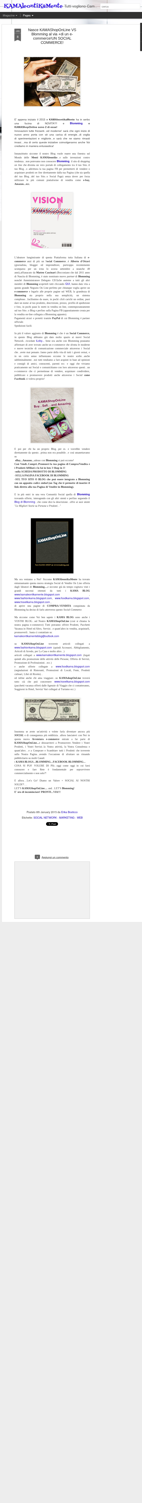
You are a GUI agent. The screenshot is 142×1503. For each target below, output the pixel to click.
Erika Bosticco (69, 812)
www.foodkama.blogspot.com (72, 598)
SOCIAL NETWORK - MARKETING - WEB (58, 817)
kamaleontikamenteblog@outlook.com (36, 636)
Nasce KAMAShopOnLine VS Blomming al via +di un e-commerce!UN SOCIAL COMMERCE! (52, 36)
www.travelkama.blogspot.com (32, 602)
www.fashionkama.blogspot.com (33, 598)
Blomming (76, 123)
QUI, (68, 284)
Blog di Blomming (24, 502)
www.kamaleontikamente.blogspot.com (37, 594)
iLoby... (40, 340)
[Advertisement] (110, 86)
